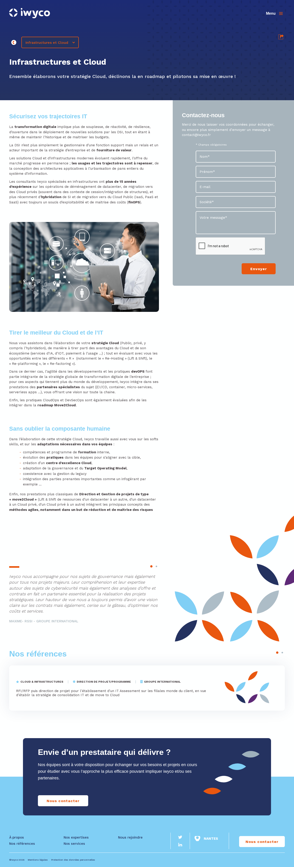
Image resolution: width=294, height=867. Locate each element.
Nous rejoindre (130, 837)
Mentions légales (38, 860)
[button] (151, 566)
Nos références (38, 653)
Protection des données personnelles (73, 860)
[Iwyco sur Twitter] (180, 838)
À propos (16, 837)
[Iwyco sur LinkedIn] (180, 845)
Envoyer (258, 269)
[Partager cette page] (281, 38)
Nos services (74, 844)
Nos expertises (76, 837)
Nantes (211, 839)
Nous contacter (63, 801)
